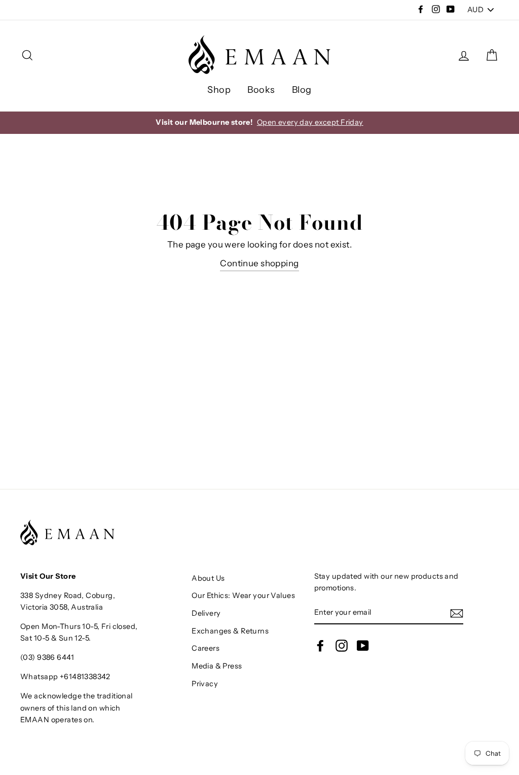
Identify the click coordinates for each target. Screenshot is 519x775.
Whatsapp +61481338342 (65, 676)
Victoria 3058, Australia (61, 607)
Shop (219, 89)
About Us (208, 578)
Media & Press (217, 666)
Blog (302, 89)
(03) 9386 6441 (47, 657)
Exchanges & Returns (230, 631)
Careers (205, 648)
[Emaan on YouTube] (363, 646)
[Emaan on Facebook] (320, 646)
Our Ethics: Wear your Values (243, 595)
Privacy (205, 683)
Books (261, 89)
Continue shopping (259, 263)
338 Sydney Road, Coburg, (67, 595)
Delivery (206, 613)
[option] (259, 122)
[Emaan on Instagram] (342, 646)
